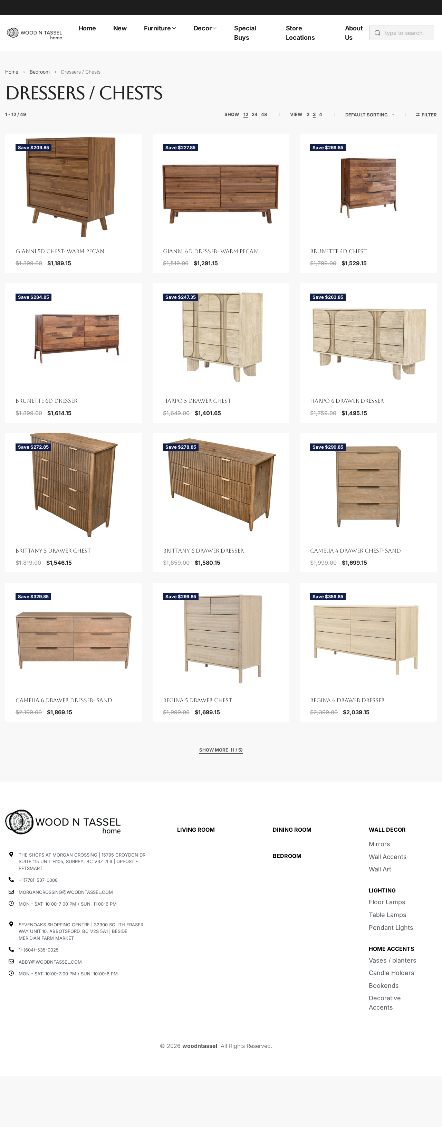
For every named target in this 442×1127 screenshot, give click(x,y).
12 (245, 114)
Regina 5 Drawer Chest (197, 700)
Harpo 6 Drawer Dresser (347, 401)
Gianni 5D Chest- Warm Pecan (60, 251)
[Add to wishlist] (126, 150)
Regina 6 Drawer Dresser (347, 700)
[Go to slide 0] (21, 224)
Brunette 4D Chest (338, 251)
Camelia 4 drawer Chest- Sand (355, 550)
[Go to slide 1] (31, 224)
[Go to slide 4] (61, 224)
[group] (73, 185)
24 (255, 114)
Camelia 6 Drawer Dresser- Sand (64, 700)
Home (11, 72)
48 (264, 114)
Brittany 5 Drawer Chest (53, 550)
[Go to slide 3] (51, 224)
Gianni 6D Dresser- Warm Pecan (210, 251)
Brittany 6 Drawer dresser (203, 550)
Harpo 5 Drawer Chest (197, 401)
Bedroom (40, 72)
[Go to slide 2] (41, 224)
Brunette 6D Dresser (46, 401)
